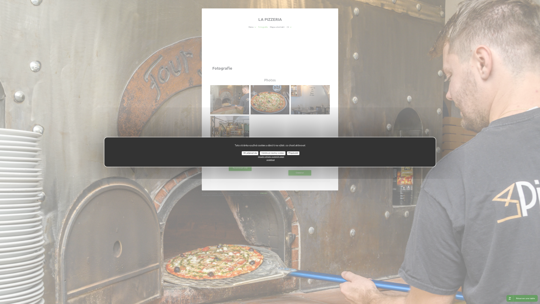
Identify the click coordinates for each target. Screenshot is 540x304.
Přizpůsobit (293, 153)
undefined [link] (270, 160)
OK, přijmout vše (250, 153)
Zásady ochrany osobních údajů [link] (271, 157)
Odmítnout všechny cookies (272, 153)
